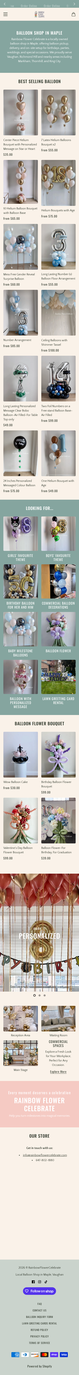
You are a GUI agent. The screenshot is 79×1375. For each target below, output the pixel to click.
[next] (74, 4)
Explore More (58, 1072)
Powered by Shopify (39, 1366)
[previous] (5, 4)
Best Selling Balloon (39, 81)
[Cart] (73, 14)
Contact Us (40, 1310)
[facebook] (33, 1282)
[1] (39, 995)
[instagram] (39, 1282)
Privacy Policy (39, 1336)
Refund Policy (39, 1330)
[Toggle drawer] (5, 14)
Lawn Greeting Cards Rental (39, 1323)
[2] (44, 995)
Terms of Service (39, 1343)
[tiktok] (46, 1282)
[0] (34, 995)
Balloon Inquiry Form (39, 1317)
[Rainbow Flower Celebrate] (39, 14)
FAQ (39, 1304)
